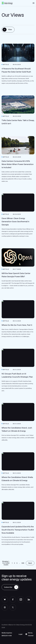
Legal (20, 634)
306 (23, 563)
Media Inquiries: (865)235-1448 (7, 634)
